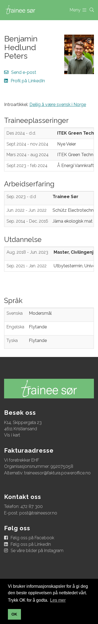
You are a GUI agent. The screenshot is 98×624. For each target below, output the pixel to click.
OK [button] (14, 614)
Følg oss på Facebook (32, 537)
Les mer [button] (58, 600)
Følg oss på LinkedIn (31, 544)
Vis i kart (12, 435)
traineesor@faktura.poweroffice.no (57, 472)
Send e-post (23, 72)
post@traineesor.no (38, 513)
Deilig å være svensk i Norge (57, 104)
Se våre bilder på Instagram (37, 550)
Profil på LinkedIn (28, 80)
